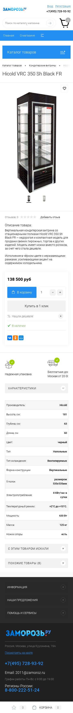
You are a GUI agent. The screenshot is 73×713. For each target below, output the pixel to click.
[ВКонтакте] (9, 337)
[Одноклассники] (15, 337)
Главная (8, 35)
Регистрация (63, 6)
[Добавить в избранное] (64, 88)
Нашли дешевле (22, 316)
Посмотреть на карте (19, 652)
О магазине (27, 35)
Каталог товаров (21, 52)
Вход (50, 6)
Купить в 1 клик (36, 306)
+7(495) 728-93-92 (58, 11)
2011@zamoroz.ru (30, 672)
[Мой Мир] (21, 337)
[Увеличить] (36, 142)
